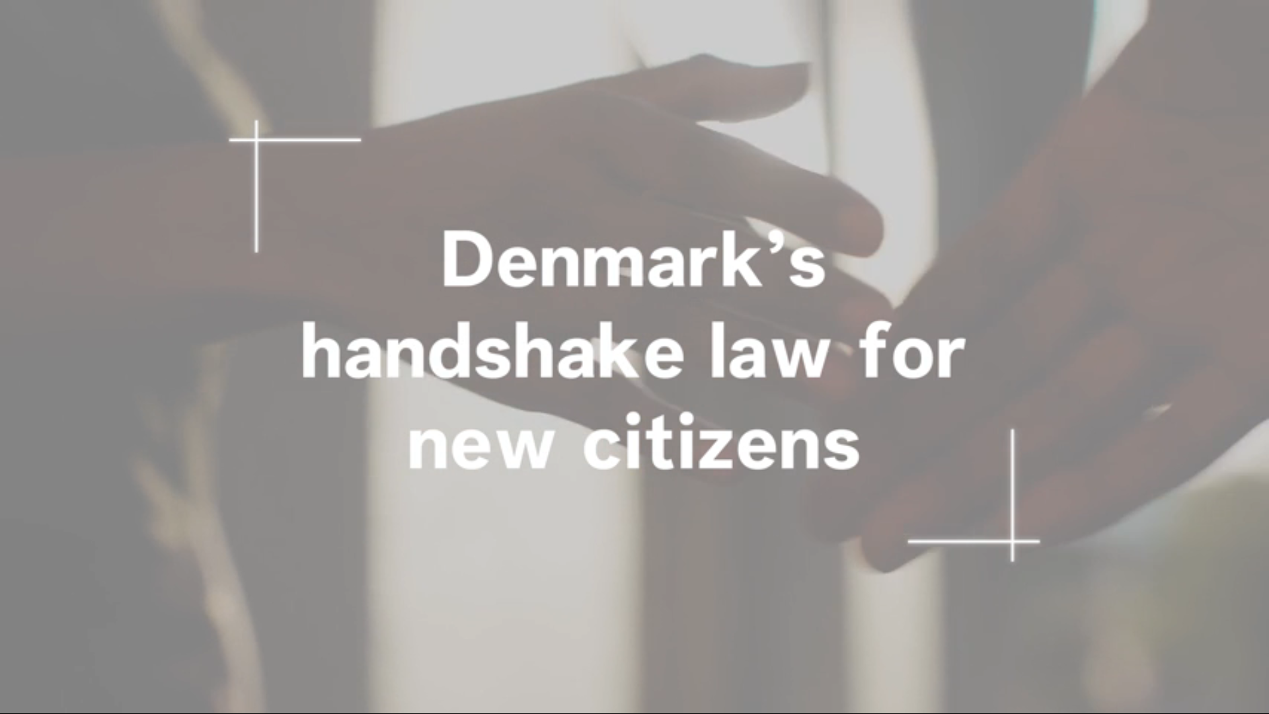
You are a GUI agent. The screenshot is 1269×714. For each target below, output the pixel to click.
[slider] (634, 684)
